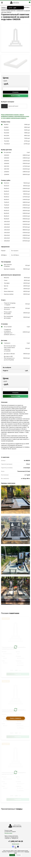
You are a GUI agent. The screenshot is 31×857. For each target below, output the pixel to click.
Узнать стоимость (15, 718)
